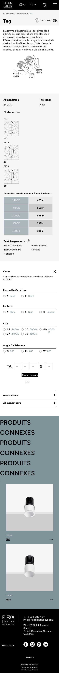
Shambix (35, 670)
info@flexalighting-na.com (38, 619)
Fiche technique (12, 245)
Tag (30, 13)
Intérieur (24, 13)
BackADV (34, 667)
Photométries (39, 245)
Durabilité (30, 657)
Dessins (35, 249)
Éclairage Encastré (11, 13)
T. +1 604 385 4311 (34, 616)
